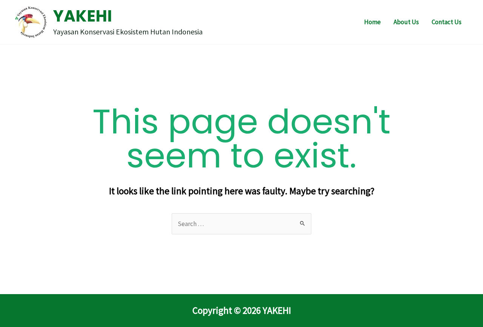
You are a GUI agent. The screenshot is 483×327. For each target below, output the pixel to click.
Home (372, 22)
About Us (406, 22)
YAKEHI (82, 16)
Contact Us (446, 22)
